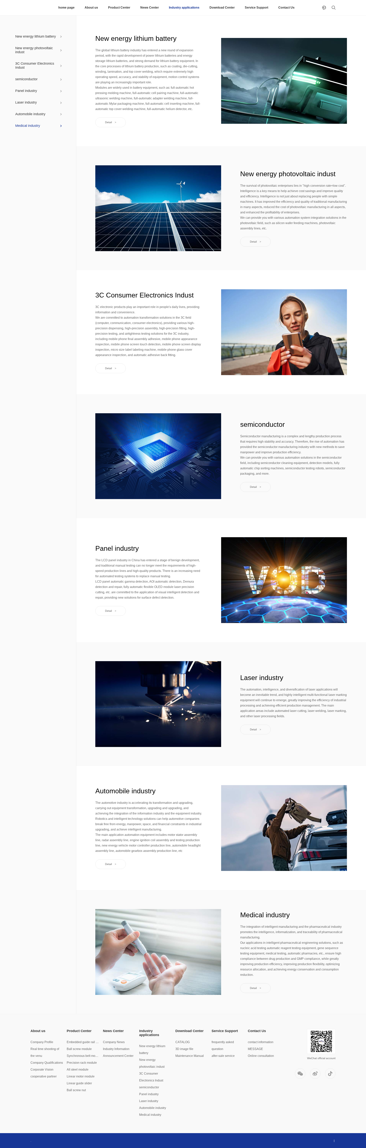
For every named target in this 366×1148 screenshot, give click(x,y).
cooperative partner (43, 1076)
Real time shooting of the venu (44, 1052)
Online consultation (261, 1055)
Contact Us (286, 7)
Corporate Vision (41, 1069)
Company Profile (41, 1042)
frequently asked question (223, 1045)
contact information (260, 1042)
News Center (149, 7)
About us (91, 7)
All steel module (77, 1069)
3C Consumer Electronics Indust (34, 65)
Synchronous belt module (83, 1055)
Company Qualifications (46, 1062)
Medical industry (27, 126)
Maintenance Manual (189, 1055)
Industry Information (116, 1049)
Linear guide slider (79, 1083)
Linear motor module (81, 1076)
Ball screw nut (76, 1090)
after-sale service (223, 1055)
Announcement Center (118, 1055)
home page (66, 7)
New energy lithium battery (35, 36)
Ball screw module (79, 1049)
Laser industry (26, 102)
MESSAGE (255, 1049)
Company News (114, 1042)
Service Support (256, 7)
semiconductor (26, 79)
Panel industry (26, 91)
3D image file (184, 1049)
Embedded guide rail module (83, 1042)
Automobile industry (30, 114)
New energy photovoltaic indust (34, 50)
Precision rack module (82, 1062)
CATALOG (182, 1042)
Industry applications (184, 7)
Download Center (222, 7)
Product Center (119, 7)
